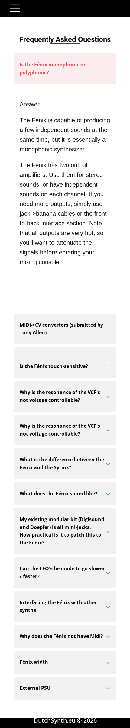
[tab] (65, 68)
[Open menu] (15, 8)
